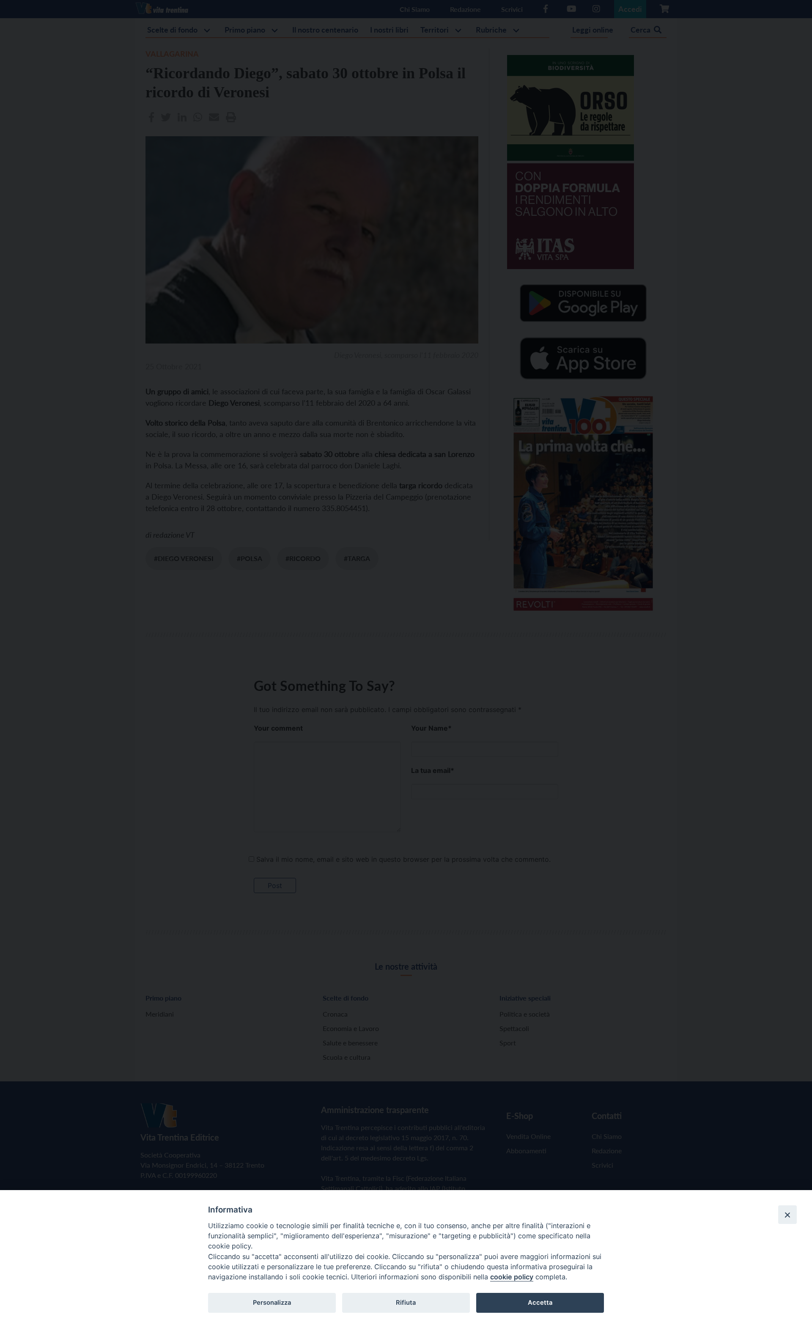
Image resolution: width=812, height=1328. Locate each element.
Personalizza (272, 1302)
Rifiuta (406, 1302)
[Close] (787, 1214)
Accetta (540, 1302)
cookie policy (511, 1277)
